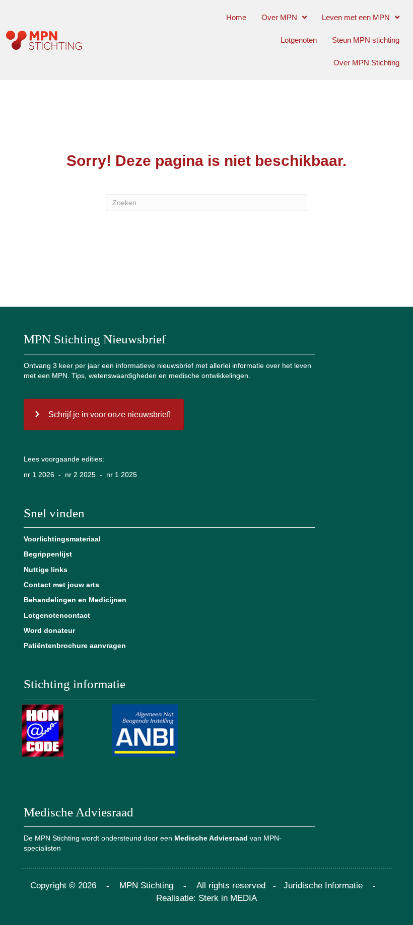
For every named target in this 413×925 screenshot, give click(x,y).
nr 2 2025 (80, 475)
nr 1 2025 (121, 475)
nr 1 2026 (39, 475)
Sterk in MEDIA (227, 898)
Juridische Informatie (323, 885)
